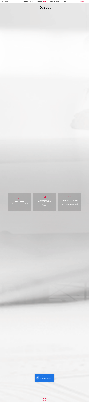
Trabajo (64, 1)
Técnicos (45, 1)
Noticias (32, 1)
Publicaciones (38, 1)
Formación (25, 1)
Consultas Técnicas (54, 1)
